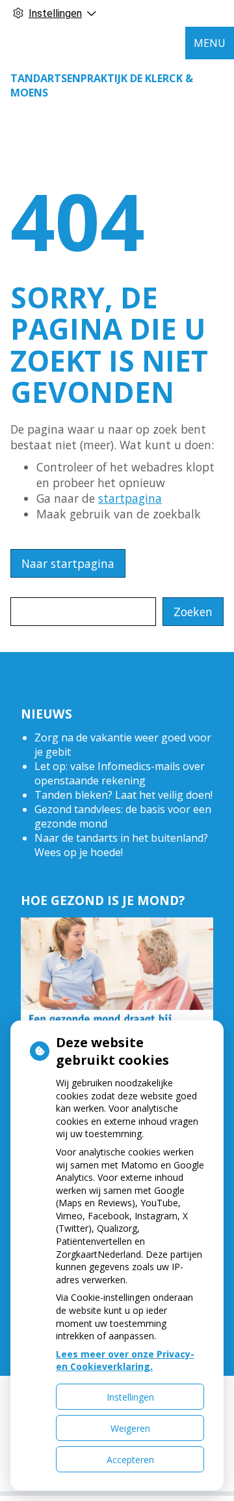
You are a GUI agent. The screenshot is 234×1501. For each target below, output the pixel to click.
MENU (210, 43)
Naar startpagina (67, 563)
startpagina (130, 498)
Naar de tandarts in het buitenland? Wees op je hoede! (121, 845)
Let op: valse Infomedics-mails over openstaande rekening (119, 773)
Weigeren (130, 1428)
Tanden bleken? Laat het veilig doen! (123, 795)
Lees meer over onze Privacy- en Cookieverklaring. (125, 1360)
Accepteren (130, 1459)
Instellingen (130, 1397)
